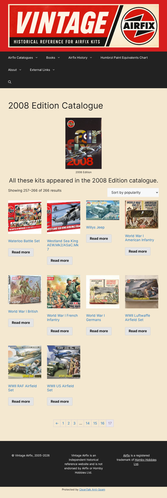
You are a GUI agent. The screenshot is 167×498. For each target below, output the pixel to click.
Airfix (126, 455)
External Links (40, 70)
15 (95, 423)
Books (50, 57)
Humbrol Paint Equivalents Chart (124, 57)
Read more (21, 252)
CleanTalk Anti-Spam (92, 489)
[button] (9, 82)
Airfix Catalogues (20, 57)
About (12, 70)
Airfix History (77, 57)
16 (102, 423)
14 (88, 423)
